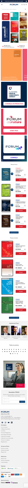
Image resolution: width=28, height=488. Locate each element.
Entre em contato (4, 448)
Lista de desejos (4, 462)
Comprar (21, 179)
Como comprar (4, 427)
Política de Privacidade (5, 436)
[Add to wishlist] (25, 174)
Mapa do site (3, 452)
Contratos (3, 430)
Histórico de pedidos (5, 460)
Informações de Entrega (6, 434)
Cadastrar (22, 401)
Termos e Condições (5, 440)
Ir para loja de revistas (14, 317)
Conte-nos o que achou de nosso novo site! (14, 1)
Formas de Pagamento (5, 432)
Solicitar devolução (5, 450)
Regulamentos (4, 441)
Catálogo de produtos (5, 429)
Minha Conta (3, 458)
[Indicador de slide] (13, 42)
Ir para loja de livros (14, 232)
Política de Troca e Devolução (7, 438)
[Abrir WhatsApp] (25, 485)
